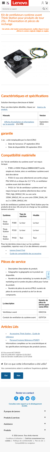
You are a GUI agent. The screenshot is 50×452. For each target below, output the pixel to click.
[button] (3, 3)
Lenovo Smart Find (17, 250)
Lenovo (20, 435)
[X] (22, 399)
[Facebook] (16, 399)
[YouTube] (27, 399)
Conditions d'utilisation (14, 438)
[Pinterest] (33, 399)
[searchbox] (25, 8)
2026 (16, 435)
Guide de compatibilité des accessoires (25, 254)
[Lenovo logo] (20, 3)
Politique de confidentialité (22, 441)
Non (18, 375)
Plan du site (39, 441)
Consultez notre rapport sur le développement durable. (25, 405)
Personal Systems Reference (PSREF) (25, 340)
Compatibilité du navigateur (25, 443)
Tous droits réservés (31, 435)
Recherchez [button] (44, 8)
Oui (5, 375)
